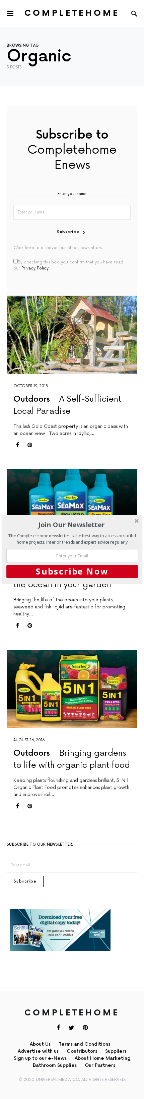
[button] (71, 525)
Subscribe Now (72, 571)
